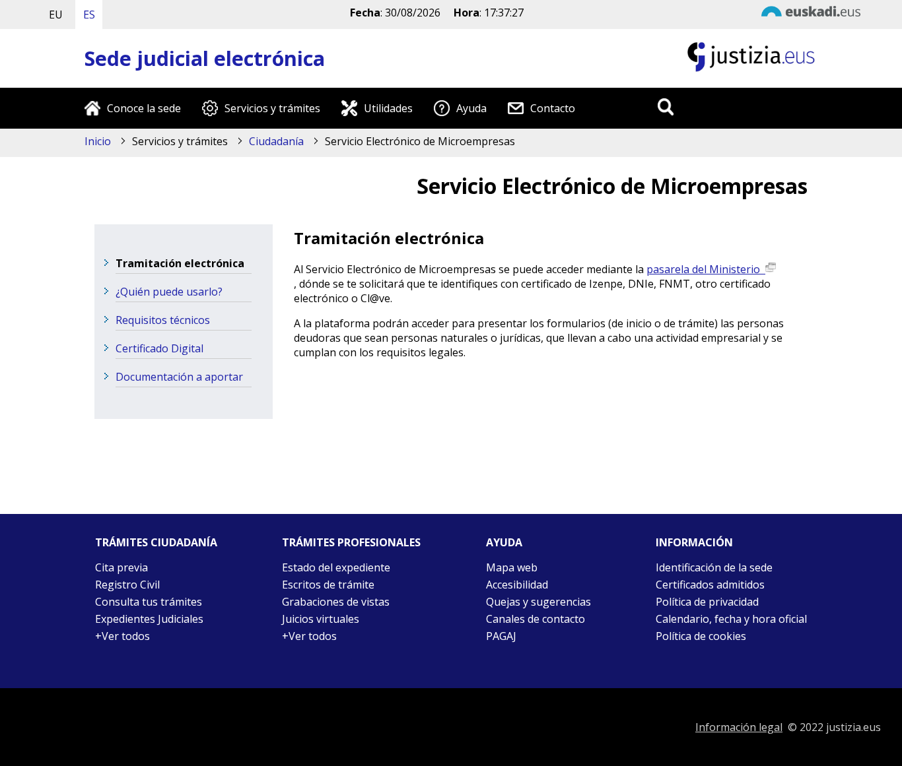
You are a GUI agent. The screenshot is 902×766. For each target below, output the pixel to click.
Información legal (738, 727)
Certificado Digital (159, 348)
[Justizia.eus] (751, 70)
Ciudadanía (276, 141)
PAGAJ (501, 636)
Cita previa (121, 567)
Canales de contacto (535, 619)
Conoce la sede (144, 108)
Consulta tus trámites (148, 601)
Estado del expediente (336, 567)
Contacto (552, 108)
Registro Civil (127, 584)
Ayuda (471, 108)
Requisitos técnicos (163, 320)
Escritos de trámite (328, 584)
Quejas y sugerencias (538, 601)
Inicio (98, 141)
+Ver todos (122, 636)
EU (56, 14)
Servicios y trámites (272, 108)
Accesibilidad (517, 584)
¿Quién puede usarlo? (169, 291)
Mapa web (512, 567)
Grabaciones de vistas (336, 601)
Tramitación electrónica (180, 263)
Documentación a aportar (179, 376)
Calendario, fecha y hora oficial (731, 619)
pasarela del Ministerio (705, 269)
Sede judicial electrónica (205, 58)
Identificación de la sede (714, 567)
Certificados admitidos (710, 584)
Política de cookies (701, 636)
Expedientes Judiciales (149, 619)
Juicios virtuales (320, 619)
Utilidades (388, 108)
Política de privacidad (707, 601)
